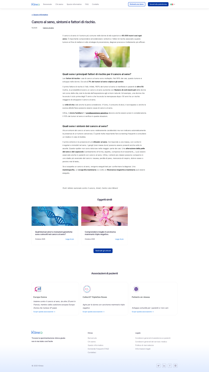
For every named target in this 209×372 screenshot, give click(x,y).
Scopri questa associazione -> (44, 312)
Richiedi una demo (137, 4)
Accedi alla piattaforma (158, 4)
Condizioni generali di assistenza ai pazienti (152, 338)
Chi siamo (59, 4)
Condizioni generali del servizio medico (151, 342)
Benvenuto (47, 4)
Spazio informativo (74, 4)
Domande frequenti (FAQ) (98, 349)
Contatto (95, 4)
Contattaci (92, 352)
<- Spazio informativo (40, 15)
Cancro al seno (48, 28)
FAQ (86, 4)
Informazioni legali (142, 349)
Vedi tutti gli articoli (103, 251)
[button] (173, 4)
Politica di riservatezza (144, 345)
